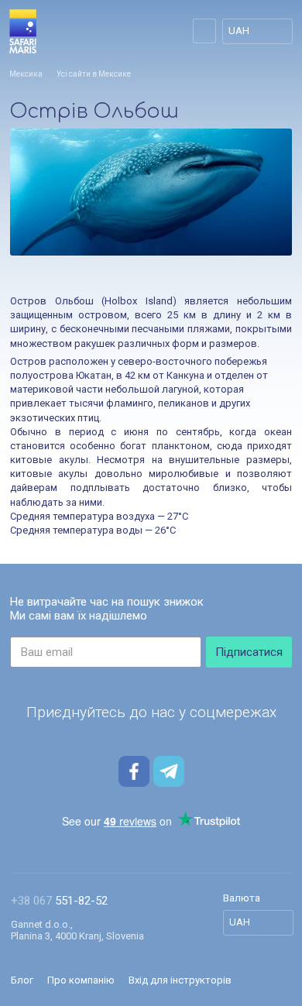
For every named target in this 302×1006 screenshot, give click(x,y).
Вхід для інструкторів (180, 980)
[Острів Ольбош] (151, 192)
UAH (238, 30)
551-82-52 (59, 901)
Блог (22, 980)
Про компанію (81, 980)
